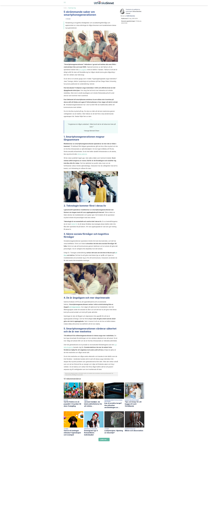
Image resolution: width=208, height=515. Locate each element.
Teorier (66, 428)
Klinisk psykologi (130, 428)
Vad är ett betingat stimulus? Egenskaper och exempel (72, 433)
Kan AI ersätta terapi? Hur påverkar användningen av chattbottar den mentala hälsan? (114, 405)
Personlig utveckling (90, 428)
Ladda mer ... (104, 439)
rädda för (74, 224)
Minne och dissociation (134, 431)
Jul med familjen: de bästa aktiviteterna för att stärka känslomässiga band (93, 404)
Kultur (65, 8)
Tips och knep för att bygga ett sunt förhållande (133, 404)
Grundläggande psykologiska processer (113, 400)
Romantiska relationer (132, 400)
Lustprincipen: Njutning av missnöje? (113, 432)
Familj (86, 400)
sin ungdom (83, 69)
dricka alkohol (82, 154)
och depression (74, 307)
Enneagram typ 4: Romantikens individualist (91, 433)
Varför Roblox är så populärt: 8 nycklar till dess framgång (72, 404)
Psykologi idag (72, 8)
